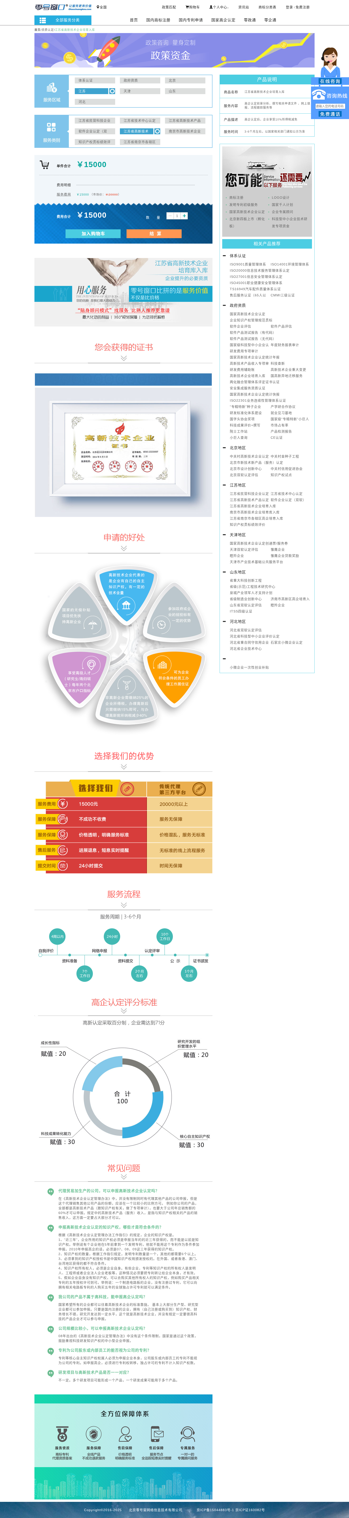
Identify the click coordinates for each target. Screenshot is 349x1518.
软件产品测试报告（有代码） (253, 332)
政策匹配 (169, 7)
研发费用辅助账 (242, 369)
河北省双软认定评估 (246, 630)
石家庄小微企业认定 (287, 642)
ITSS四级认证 (241, 611)
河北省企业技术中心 (246, 649)
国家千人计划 (282, 205)
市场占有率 (279, 425)
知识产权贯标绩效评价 (247, 524)
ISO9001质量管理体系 (248, 264)
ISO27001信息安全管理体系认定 (256, 277)
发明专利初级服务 (243, 205)
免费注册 (303, 7)
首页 (134, 20)
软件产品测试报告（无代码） (253, 339)
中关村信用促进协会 (287, 469)
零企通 (270, 20)
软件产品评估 (281, 326)
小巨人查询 (239, 437)
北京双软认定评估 (244, 475)
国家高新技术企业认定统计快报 (255, 394)
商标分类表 (267, 7)
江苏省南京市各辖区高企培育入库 (256, 518)
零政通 (250, 20)
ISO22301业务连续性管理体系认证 (258, 400)
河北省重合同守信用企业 (249, 642)
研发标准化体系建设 (246, 413)
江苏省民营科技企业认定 (249, 494)
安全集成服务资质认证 (247, 388)
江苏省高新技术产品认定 (249, 500)
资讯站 (243, 7)
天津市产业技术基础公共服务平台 (256, 562)
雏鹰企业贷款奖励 (285, 556)
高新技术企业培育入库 (247, 376)
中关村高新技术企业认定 (249, 456)
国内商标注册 (158, 20)
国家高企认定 (223, 20)
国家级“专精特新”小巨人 (290, 419)
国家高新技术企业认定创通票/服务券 (259, 543)
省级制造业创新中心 (246, 599)
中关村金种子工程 (285, 456)
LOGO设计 (281, 197)
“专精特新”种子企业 (245, 407)
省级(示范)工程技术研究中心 (252, 586)
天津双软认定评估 (244, 549)
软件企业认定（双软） (288, 500)
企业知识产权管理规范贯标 (251, 320)
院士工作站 (239, 431)
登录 (289, 7)
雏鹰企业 (278, 549)
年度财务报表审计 (285, 345)
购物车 (194, 7)
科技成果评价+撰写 (245, 425)
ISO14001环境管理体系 (290, 264)
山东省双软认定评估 (246, 605)
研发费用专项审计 (244, 351)
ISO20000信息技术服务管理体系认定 (260, 270)
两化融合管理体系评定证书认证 (255, 382)
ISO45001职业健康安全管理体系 (256, 283)
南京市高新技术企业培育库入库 (255, 512)
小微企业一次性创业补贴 (249, 667)
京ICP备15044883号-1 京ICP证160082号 (231, 1510)
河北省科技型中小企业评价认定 (255, 636)
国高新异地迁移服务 (287, 376)
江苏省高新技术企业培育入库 (253, 506)
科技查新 (278, 363)
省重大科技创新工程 (246, 580)
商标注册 (236, 197)
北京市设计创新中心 (246, 469)
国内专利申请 (191, 20)
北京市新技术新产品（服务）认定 (256, 462)
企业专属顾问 (282, 212)
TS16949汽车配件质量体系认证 (255, 289)
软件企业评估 (240, 326)
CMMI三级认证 (283, 295)
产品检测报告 (281, 431)
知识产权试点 (281, 475)
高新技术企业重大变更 (288, 369)
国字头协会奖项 (242, 419)
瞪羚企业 (237, 556)
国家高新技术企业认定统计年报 (255, 357)
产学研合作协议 (283, 407)
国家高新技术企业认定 (247, 212)
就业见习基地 (281, 413)
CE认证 (277, 437)
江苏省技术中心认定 (287, 494)
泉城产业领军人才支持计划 (251, 593)
